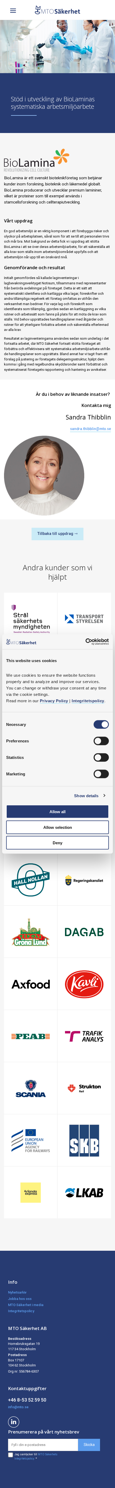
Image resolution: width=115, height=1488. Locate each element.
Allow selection (57, 827)
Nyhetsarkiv (17, 1292)
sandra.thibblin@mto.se (90, 429)
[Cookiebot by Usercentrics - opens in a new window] (85, 641)
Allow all (57, 811)
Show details (86, 795)
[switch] (101, 741)
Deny (57, 843)
